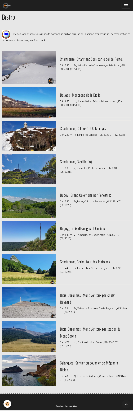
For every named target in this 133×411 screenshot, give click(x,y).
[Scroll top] (126, 404)
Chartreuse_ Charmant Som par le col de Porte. (91, 59)
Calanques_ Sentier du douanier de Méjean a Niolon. (89, 366)
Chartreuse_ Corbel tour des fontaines (85, 261)
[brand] (7, 6)
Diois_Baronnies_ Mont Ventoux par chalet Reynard (88, 298)
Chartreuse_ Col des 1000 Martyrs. (83, 128)
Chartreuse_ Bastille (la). (76, 161)
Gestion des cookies (66, 406)
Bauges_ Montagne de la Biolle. (80, 95)
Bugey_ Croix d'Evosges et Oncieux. (83, 228)
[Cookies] (7, 404)
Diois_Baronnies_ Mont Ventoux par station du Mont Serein (90, 332)
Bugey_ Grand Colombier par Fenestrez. (86, 195)
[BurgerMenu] (126, 6)
